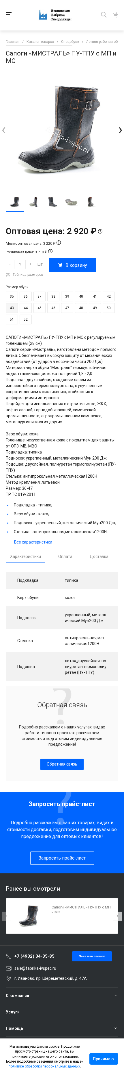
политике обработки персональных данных (44, 1066)
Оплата (65, 556)
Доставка (99, 556)
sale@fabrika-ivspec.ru (35, 968)
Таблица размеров (28, 275)
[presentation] (3, 129)
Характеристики (25, 556)
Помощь (14, 1028)
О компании (17, 995)
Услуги (13, 1012)
